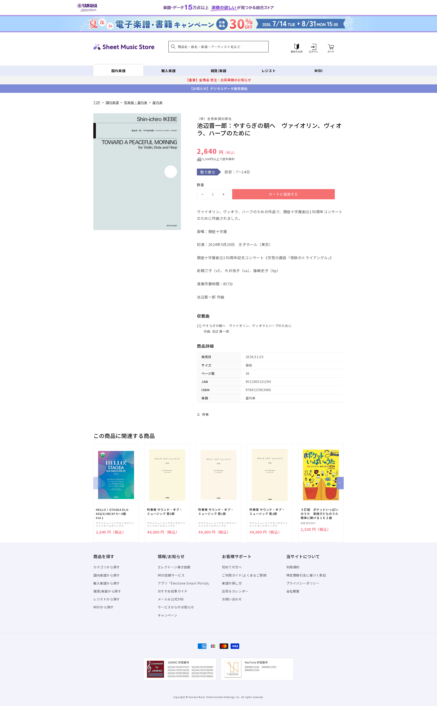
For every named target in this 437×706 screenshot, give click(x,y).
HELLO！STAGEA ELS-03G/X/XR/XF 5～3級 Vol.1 (112, 514)
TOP (96, 102)
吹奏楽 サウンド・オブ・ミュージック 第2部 (267, 512)
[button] (218, 46)
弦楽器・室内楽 (135, 102)
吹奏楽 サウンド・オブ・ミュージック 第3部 (164, 512)
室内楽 (157, 102)
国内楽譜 (118, 70)
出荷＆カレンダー (235, 591)
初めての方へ (232, 567)
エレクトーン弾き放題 (174, 567)
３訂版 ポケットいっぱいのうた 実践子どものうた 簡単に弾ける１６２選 (321, 514)
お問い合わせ (232, 599)
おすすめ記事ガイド (173, 591)
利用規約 (293, 567)
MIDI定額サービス (171, 575)
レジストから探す (106, 599)
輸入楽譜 (168, 70)
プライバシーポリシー (303, 583)
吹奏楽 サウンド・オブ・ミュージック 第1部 (216, 512)
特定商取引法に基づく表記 (306, 575)
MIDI (319, 70)
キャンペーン (168, 615)
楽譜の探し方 (232, 583)
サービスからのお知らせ (176, 607)
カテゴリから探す (106, 567)
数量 (200, 184)
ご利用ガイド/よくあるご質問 (244, 575)
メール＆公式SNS (171, 599)
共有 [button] (205, 414)
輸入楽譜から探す (106, 583)
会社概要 (293, 591)
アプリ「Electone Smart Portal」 (184, 583)
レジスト (269, 70)
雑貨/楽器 (218, 70)
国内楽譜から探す (106, 575)
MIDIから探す (103, 607)
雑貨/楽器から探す (107, 591)
